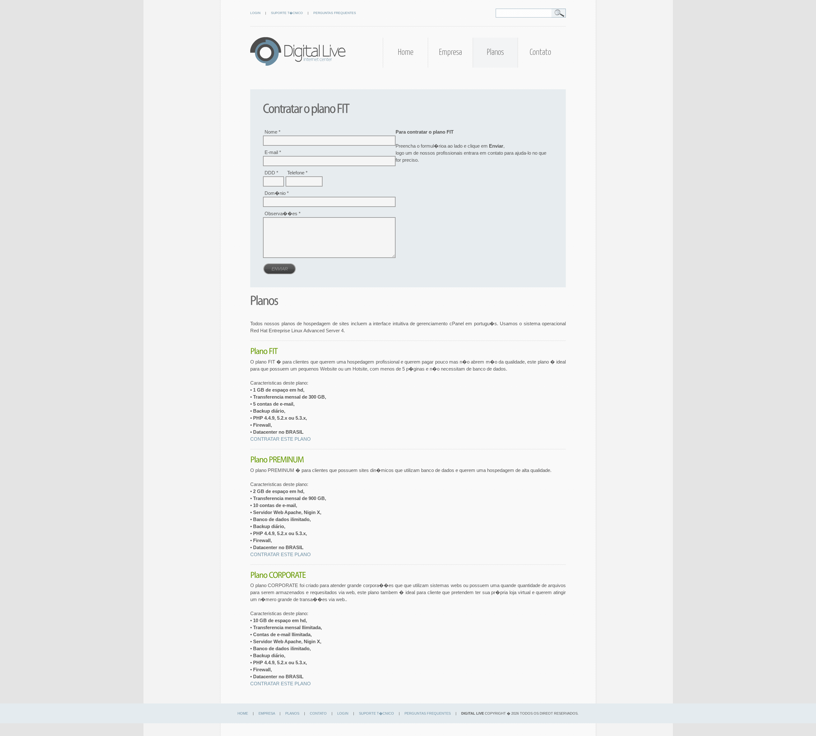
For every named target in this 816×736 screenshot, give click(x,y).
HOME (242, 713)
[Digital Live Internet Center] (298, 64)
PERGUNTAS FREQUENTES (334, 13)
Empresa (450, 52)
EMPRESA (267, 713)
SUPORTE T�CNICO (287, 13)
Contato (540, 52)
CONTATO (318, 713)
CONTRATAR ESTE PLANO (280, 439)
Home (405, 52)
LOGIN (255, 13)
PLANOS (292, 713)
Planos (495, 52)
